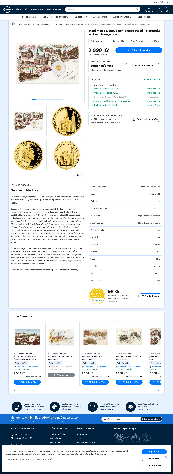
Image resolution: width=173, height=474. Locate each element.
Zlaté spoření (100, 16)
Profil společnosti (57, 434)
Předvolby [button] (154, 458)
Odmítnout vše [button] (154, 465)
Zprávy (48, 9)
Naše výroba (55, 438)
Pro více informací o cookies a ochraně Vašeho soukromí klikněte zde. (31, 459)
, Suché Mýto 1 (105, 105)
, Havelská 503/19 (106, 88)
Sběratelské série (43, 24)
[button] (164, 2)
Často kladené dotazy (85, 442)
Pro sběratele (29, 16)
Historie (58, 24)
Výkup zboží (21, 9)
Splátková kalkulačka (147, 119)
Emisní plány (81, 16)
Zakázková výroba (122, 16)
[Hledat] (137, 9)
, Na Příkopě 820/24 (107, 92)
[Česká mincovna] (7, 9)
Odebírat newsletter (151, 419)
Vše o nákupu (81, 434)
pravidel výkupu (114, 70)
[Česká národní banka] (121, 437)
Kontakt (57, 9)
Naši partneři (55, 442)
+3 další (79, 175)
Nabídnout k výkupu (144, 65)
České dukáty (144, 16)
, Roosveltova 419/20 (110, 97)
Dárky (45, 16)
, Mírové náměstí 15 (112, 101)
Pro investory (61, 16)
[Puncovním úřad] (135, 437)
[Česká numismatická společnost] (146, 437)
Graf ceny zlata (35, 9)
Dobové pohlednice (74, 24)
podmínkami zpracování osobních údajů (48, 421)
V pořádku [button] (154, 451)
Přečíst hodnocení (150, 296)
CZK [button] (153, 2)
